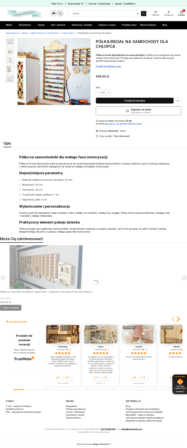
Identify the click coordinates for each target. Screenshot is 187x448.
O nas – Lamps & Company (18, 406)
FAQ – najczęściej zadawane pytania (23, 412)
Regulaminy (71, 406)
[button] (143, 13)
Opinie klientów (73, 418)
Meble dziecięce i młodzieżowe (45, 33)
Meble (25, 33)
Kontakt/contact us (15, 409)
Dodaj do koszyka (135, 100)
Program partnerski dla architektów (143, 409)
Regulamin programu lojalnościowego (144, 420)
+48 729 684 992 (107, 429)
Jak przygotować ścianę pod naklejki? (144, 412)
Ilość (98, 87)
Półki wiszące (68, 33)
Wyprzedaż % (76, 3)
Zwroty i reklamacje (99, 3)
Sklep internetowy (92, 444)
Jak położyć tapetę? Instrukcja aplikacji (144, 418)
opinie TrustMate (124, 3)
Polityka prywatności (76, 409)
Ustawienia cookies (75, 415)
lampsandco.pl (12, 33)
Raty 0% (56, 3)
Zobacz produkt (10, 307)
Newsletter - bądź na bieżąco (140, 415)
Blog (128, 406)
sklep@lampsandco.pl (131, 429)
